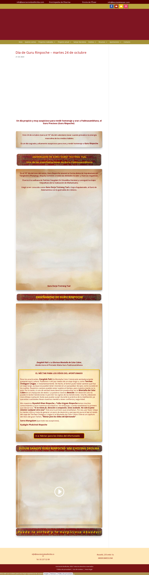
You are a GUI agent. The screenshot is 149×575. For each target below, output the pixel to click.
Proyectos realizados (45, 42)
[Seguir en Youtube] (116, 6)
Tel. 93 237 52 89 (43, 559)
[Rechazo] (74, 574)
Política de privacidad (65, 574)
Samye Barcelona (80, 42)
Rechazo (53, 574)
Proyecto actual (63, 42)
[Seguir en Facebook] (111, 6)
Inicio (20, 42)
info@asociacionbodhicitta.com (43, 555)
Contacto (127, 42)
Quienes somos (30, 42)
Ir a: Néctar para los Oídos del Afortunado (57, 435)
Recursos (102, 42)
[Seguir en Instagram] (126, 6)
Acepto (46, 574)
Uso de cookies (78, 569)
